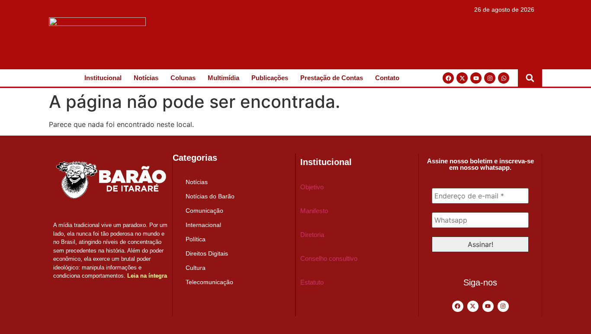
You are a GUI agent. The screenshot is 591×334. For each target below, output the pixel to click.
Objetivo (312, 187)
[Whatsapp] (503, 78)
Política (196, 239)
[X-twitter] (462, 78)
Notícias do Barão (210, 196)
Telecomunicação (209, 282)
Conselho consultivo (328, 258)
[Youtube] (476, 78)
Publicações (269, 77)
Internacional (203, 224)
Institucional (103, 77)
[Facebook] (448, 78)
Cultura (196, 267)
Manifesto (314, 210)
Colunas (183, 77)
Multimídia (223, 77)
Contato (387, 77)
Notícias (146, 77)
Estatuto (312, 282)
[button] (530, 78)
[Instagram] (489, 78)
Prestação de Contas (331, 77)
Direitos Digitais (207, 253)
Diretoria (312, 234)
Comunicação (204, 210)
